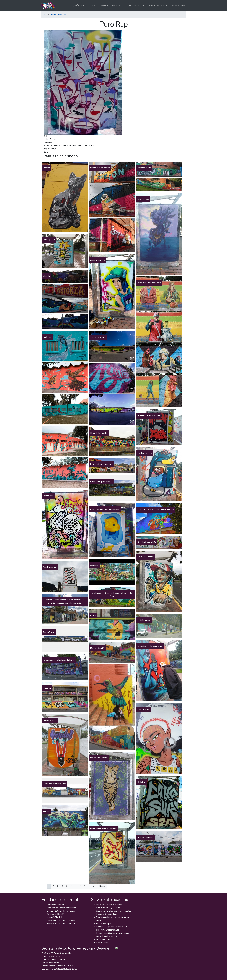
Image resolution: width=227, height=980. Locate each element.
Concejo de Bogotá (55, 914)
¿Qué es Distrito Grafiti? (86, 5)
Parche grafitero (155, 5)
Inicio (45, 14)
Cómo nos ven (176, 5)
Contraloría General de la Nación (61, 911)
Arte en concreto (132, 5)
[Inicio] (49, 6)
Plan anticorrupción (104, 923)
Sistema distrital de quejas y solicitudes (113, 911)
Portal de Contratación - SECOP (61, 923)
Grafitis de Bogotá (58, 14)
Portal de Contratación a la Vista (61, 920)
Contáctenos (102, 942)
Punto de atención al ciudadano (110, 904)
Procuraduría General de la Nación (61, 907)
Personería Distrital (55, 904)
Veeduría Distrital (54, 917)
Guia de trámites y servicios (108, 907)
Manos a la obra (110, 5)
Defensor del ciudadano (106, 914)
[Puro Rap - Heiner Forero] (83, 81)
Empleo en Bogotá (104, 939)
